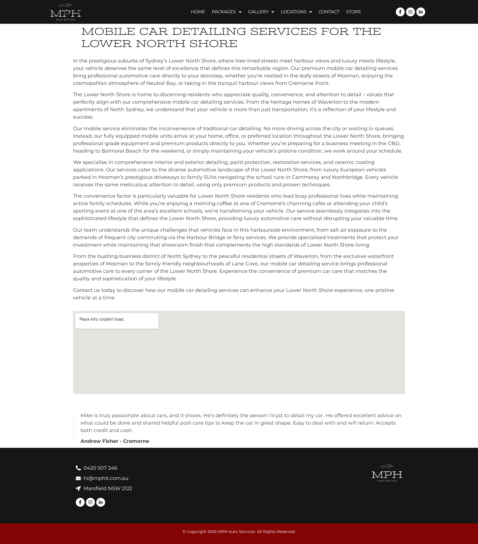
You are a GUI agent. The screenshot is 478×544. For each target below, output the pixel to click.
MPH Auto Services (58, 11)
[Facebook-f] (80, 502)
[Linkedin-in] (100, 502)
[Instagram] (90, 502)
